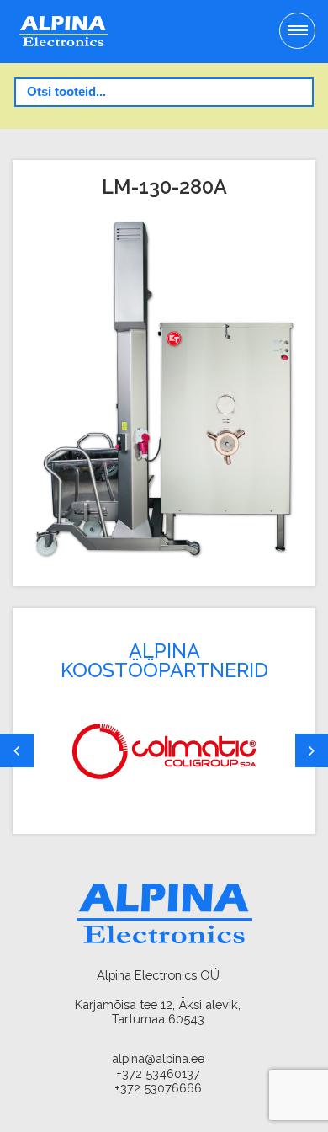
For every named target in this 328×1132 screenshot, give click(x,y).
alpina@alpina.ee (158, 1058)
